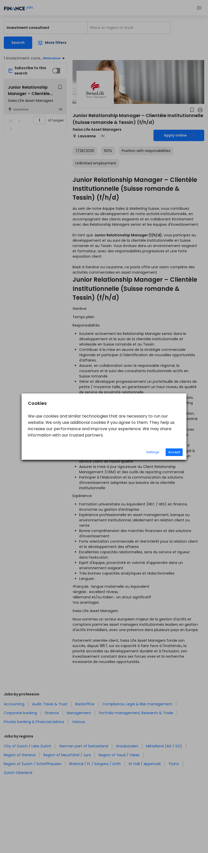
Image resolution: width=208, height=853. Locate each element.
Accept (174, 452)
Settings (152, 452)
